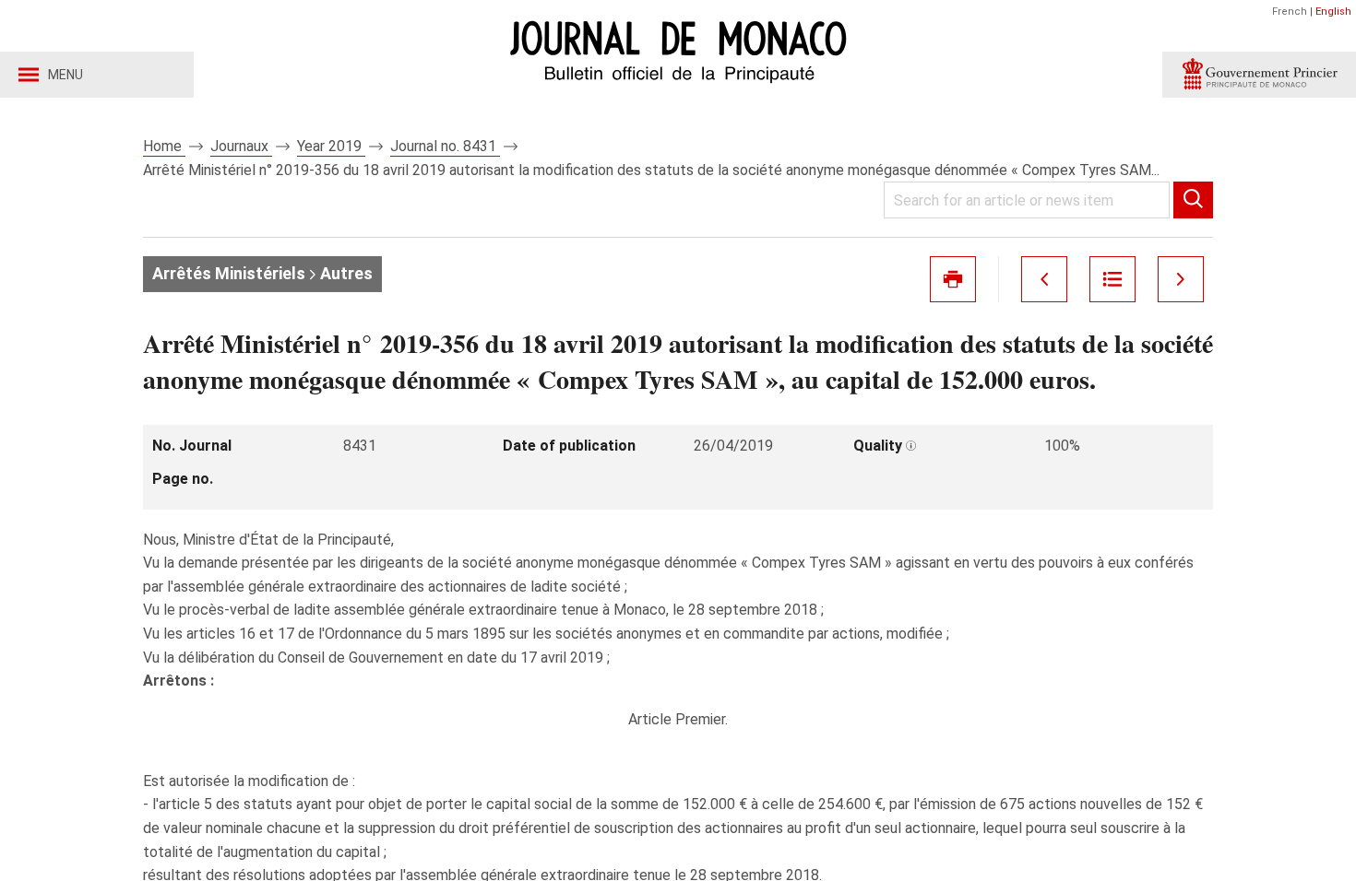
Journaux (241, 146)
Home (164, 146)
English (1333, 12)
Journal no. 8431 (445, 146)
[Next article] (1181, 279)
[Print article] (953, 279)
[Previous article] (1044, 279)
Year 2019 (331, 146)
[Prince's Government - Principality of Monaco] (1259, 75)
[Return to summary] (1112, 279)
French (1289, 12)
